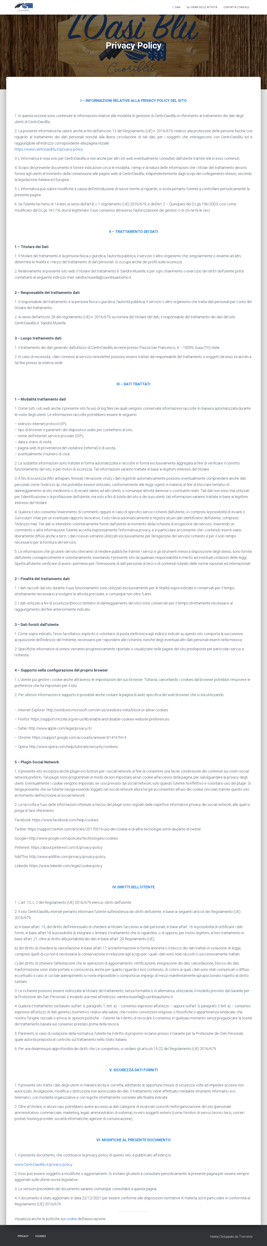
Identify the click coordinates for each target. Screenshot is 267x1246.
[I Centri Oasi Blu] (23, 7)
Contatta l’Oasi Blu (236, 7)
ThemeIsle (245, 1236)
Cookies (40, 1236)
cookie (72, 1219)
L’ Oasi (176, 7)
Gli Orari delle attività (202, 7)
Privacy (23, 1236)
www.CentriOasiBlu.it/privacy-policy (43, 1164)
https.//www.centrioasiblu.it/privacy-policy (49, 149)
